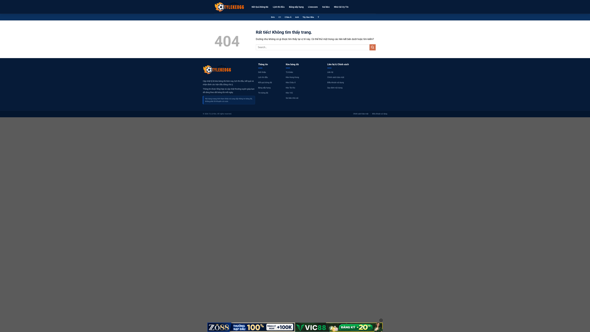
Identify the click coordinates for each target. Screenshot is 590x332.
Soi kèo (326, 7)
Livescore (313, 7)
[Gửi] (373, 47)
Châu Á (288, 17)
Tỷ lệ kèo (289, 72)
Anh (297, 17)
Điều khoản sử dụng (335, 82)
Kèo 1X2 (289, 93)
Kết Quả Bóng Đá (260, 7)
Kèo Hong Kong (292, 77)
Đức (273, 17)
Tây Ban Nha (308, 17)
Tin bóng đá (263, 93)
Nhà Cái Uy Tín (341, 7)
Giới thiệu (262, 72)
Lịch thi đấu (279, 7)
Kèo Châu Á (291, 82)
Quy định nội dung (334, 88)
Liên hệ (330, 72)
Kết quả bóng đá (265, 82)
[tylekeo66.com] (229, 7)
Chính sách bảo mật (335, 77)
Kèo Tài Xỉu (290, 88)
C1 (280, 17)
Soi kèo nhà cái (292, 98)
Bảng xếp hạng (296, 7)
